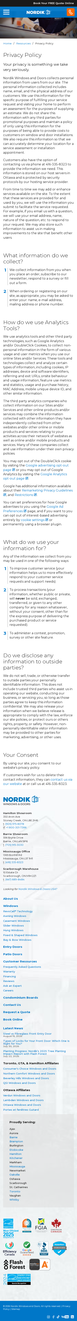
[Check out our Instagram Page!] (48, 1316)
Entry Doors (12, 947)
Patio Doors (12, 954)
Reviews (8, 981)
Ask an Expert (12, 985)
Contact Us (12, 1005)
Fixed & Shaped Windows (20, 935)
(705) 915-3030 (14, 844)
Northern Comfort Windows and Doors (29, 1073)
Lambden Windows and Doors (23, 1100)
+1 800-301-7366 (16, 827)
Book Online (13, 1019)
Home (7, 43)
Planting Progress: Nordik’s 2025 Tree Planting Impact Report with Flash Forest (34, 1052)
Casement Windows (16, 920)
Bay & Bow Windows (17, 939)
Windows (10, 906)
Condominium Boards (20, 997)
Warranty (9, 971)
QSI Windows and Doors (19, 1083)
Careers (8, 990)
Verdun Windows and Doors (21, 1095)
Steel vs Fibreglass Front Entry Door (27, 1033)
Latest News (13, 1028)
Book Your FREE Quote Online (53, 3)
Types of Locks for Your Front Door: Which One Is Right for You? (36, 1042)
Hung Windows (13, 930)
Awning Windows (14, 916)
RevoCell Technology (18, 911)
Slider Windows (13, 925)
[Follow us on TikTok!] (58, 1316)
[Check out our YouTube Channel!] (65, 1316)
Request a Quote (16, 1012)
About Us (10, 898)
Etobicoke (16, 1149)
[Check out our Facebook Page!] (53, 1316)
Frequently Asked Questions (22, 966)
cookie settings (33, 520)
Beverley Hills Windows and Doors (26, 1078)
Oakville (14, 1174)
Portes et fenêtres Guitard (21, 1109)
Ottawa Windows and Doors (22, 1104)
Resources (23, 43)
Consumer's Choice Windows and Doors (29, 1068)
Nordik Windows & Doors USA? (37, 889)
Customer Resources (20, 961)
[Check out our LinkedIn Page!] (72, 1316)
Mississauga (17, 1166)
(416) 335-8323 (14, 862)
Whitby (14, 1199)
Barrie (13, 1137)
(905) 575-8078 (14, 823)
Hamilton (15, 1153)
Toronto (14, 1191)
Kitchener (16, 1158)
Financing (9, 976)
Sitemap (15, 1309)
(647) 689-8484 (14, 879)
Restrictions (24, 495)
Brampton (16, 1141)
